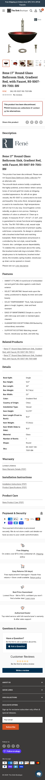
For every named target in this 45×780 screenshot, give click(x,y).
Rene (4, 91)
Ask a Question (18, 646)
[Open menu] (3, 11)
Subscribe (10, 727)
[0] (40, 10)
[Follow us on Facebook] (4, 746)
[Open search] (31, 10)
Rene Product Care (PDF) (13, 502)
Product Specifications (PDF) (14, 487)
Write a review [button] (22, 670)
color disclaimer (21, 266)
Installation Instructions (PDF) (14, 484)
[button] (38, 773)
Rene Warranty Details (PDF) (14, 469)
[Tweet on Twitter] (36, 122)
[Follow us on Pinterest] (13, 746)
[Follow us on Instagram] (8, 746)
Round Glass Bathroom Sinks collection (22, 178)
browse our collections (20, 108)
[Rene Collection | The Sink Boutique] (15, 138)
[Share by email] (41, 122)
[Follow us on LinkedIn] (17, 746)
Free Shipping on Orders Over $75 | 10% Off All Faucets (22, 3)
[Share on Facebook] (27, 122)
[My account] (36, 10)
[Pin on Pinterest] (31, 122)
